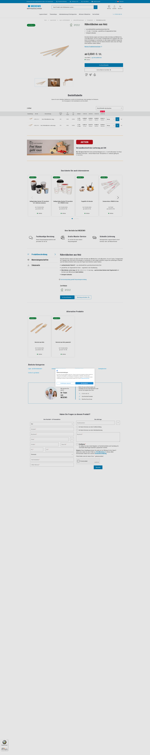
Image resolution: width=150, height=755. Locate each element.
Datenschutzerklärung (85, 378)
